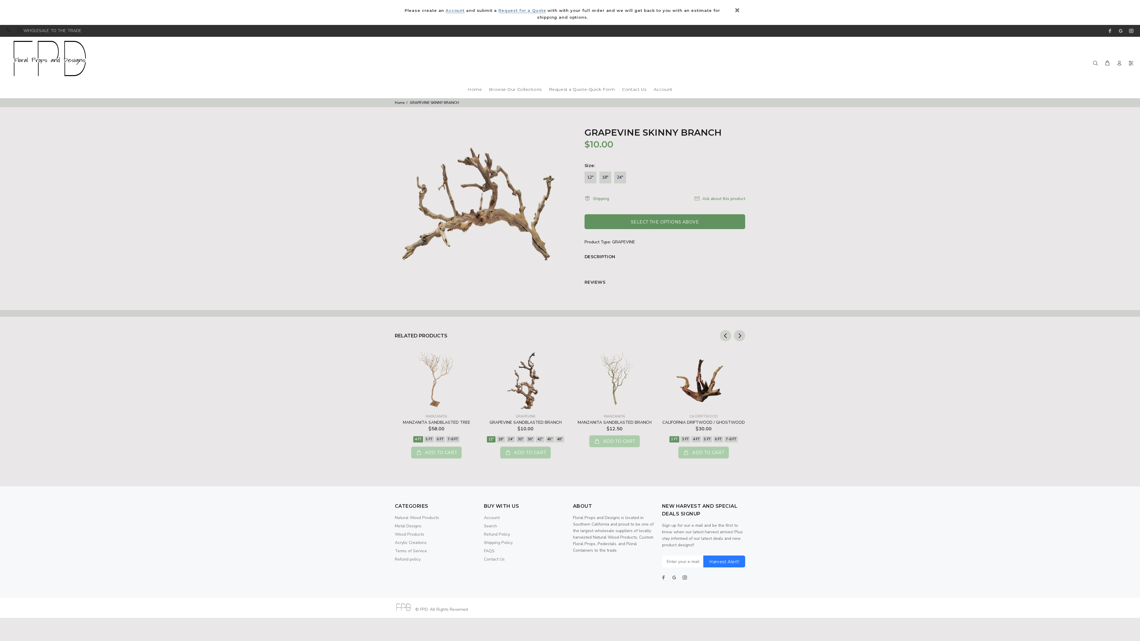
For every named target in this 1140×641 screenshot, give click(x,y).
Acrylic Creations (411, 542)
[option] (436, 398)
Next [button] (739, 335)
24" (620, 177)
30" (520, 439)
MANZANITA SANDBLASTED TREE (436, 422)
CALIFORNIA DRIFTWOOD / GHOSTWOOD (703, 422)
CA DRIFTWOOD (703, 416)
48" (560, 439)
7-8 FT (453, 439)
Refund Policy (497, 534)
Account (455, 10)
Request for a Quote (522, 10)
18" (605, 177)
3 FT (685, 439)
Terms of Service (411, 551)
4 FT (418, 439)
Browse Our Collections (515, 89)
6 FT (440, 439)
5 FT (429, 439)
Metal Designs (408, 526)
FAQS (489, 551)
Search (490, 526)
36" (530, 439)
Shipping (601, 198)
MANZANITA (436, 416)
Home (475, 89)
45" (550, 439)
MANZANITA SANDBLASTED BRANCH (615, 422)
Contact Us (634, 89)
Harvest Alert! (724, 561)
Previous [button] (725, 335)
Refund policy (408, 559)
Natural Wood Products (417, 518)
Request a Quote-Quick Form (582, 89)
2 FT (674, 439)
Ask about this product (723, 198)
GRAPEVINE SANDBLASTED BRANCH (526, 422)
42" (540, 439)
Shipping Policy (498, 542)
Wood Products (409, 534)
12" (590, 177)
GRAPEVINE (623, 242)
